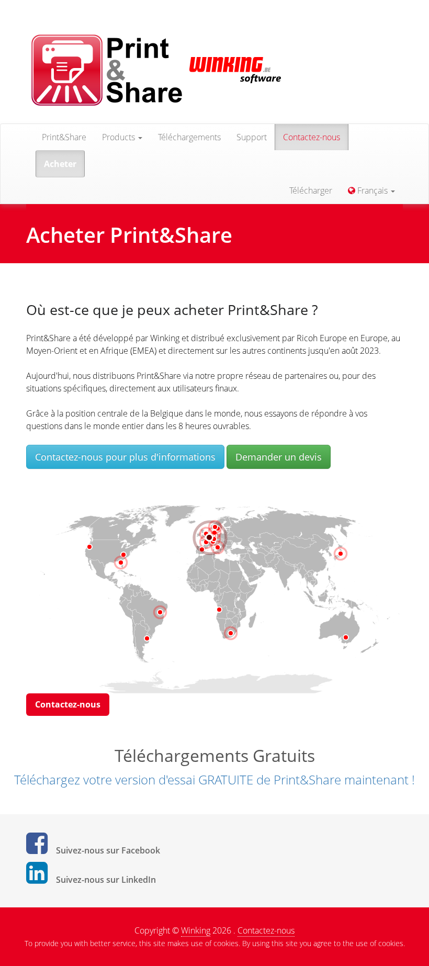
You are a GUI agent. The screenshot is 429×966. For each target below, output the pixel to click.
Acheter (60, 164)
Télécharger (310, 190)
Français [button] (372, 190)
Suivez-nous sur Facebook (108, 850)
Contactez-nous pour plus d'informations (125, 457)
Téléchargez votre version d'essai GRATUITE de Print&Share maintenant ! (214, 779)
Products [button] (119, 137)
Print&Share (64, 137)
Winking (195, 930)
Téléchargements (189, 137)
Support (251, 137)
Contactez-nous (311, 137)
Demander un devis (278, 457)
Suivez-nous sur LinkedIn (106, 879)
